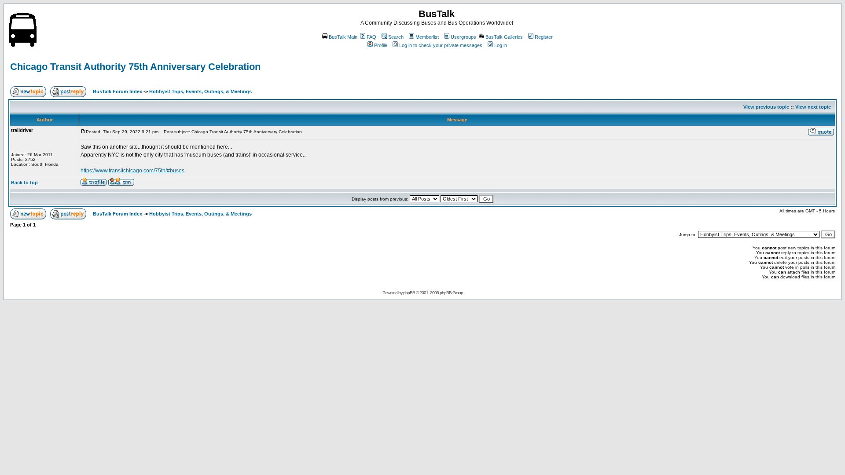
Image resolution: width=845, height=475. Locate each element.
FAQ (371, 37)
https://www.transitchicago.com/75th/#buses (132, 171)
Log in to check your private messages (440, 45)
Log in (500, 45)
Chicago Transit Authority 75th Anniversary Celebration (135, 66)
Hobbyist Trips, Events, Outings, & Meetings (200, 91)
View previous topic (766, 107)
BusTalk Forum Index (117, 91)
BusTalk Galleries (504, 37)
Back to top (24, 182)
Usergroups (463, 37)
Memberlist (427, 37)
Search (396, 37)
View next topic (813, 107)
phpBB (409, 292)
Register (544, 37)
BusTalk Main (343, 37)
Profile (380, 45)
